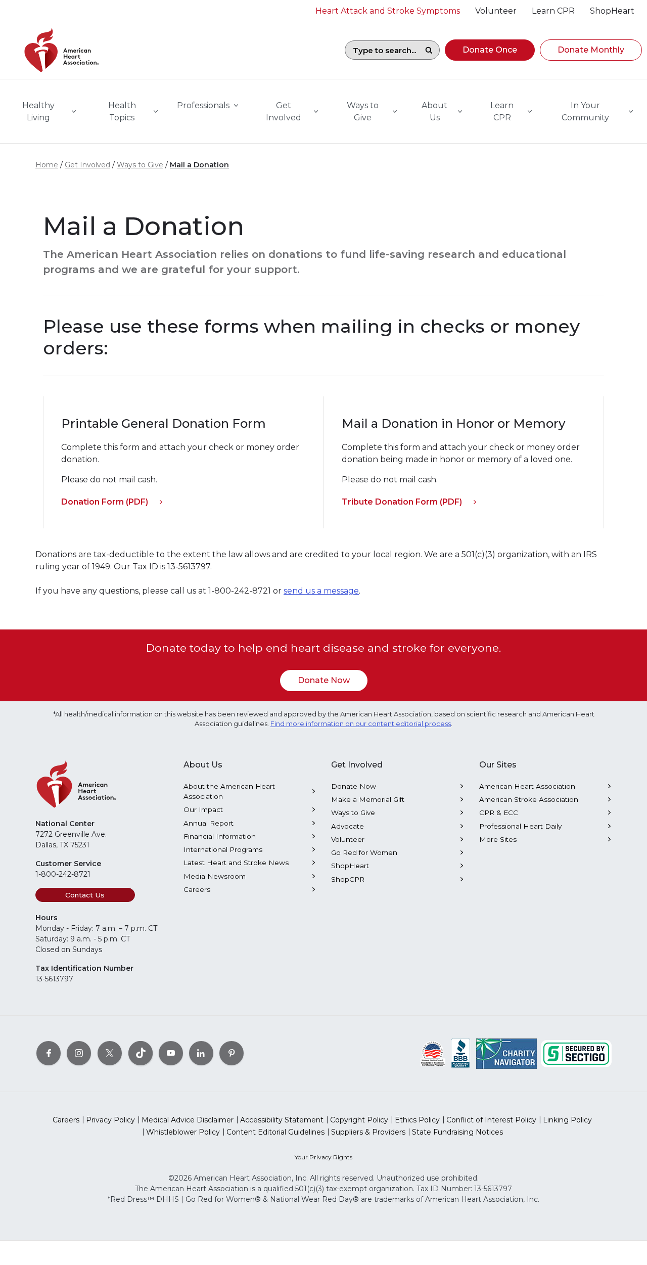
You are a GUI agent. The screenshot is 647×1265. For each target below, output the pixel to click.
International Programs (222, 849)
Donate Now (324, 680)
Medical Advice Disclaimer (188, 1119)
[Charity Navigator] (506, 1053)
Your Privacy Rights (323, 1157)
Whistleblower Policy (183, 1132)
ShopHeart (350, 866)
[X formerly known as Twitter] (109, 1053)
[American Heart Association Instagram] (79, 1053)
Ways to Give (140, 164)
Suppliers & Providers (368, 1132)
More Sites (498, 839)
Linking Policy (567, 1119)
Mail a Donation (199, 164)
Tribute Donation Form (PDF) (402, 502)
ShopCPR (347, 879)
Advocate (347, 826)
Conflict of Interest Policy (491, 1119)
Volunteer (347, 839)
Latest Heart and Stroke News (236, 863)
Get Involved (87, 164)
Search (428, 50)
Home (46, 164)
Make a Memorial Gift (367, 799)
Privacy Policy (110, 1119)
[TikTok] (140, 1053)
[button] (490, 50)
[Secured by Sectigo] (576, 1053)
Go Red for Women (364, 852)
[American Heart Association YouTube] (171, 1053)
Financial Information (219, 836)
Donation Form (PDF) (104, 502)
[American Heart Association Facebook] (48, 1053)
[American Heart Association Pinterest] (231, 1053)
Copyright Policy (359, 1119)
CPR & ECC (498, 812)
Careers (196, 889)
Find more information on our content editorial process (360, 724)
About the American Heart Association (229, 791)
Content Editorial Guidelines (275, 1132)
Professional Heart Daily (520, 826)
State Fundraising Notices (457, 1132)
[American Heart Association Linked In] (201, 1053)
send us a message (321, 591)
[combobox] (381, 50)
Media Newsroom (214, 876)
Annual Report (208, 823)
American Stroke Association (528, 799)
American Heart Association (527, 786)
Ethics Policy (417, 1119)
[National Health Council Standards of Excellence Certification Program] (433, 1053)
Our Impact (203, 809)
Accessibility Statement (282, 1119)
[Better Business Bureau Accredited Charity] (460, 1053)
